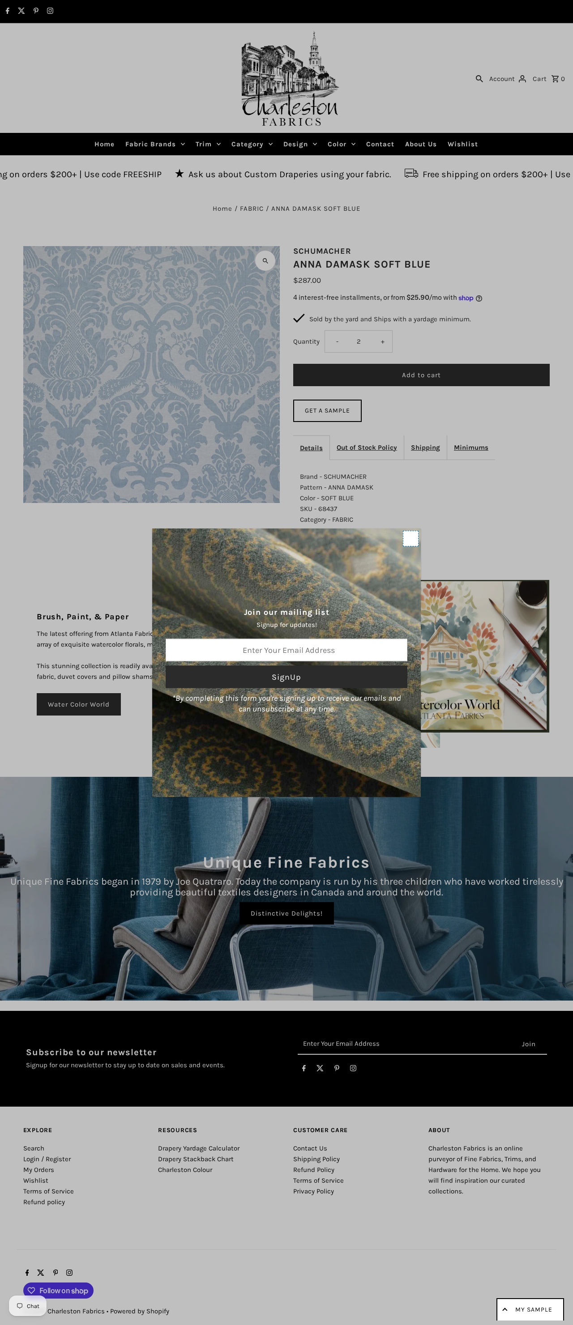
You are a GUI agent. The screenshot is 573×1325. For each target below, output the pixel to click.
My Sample (533, 1309)
